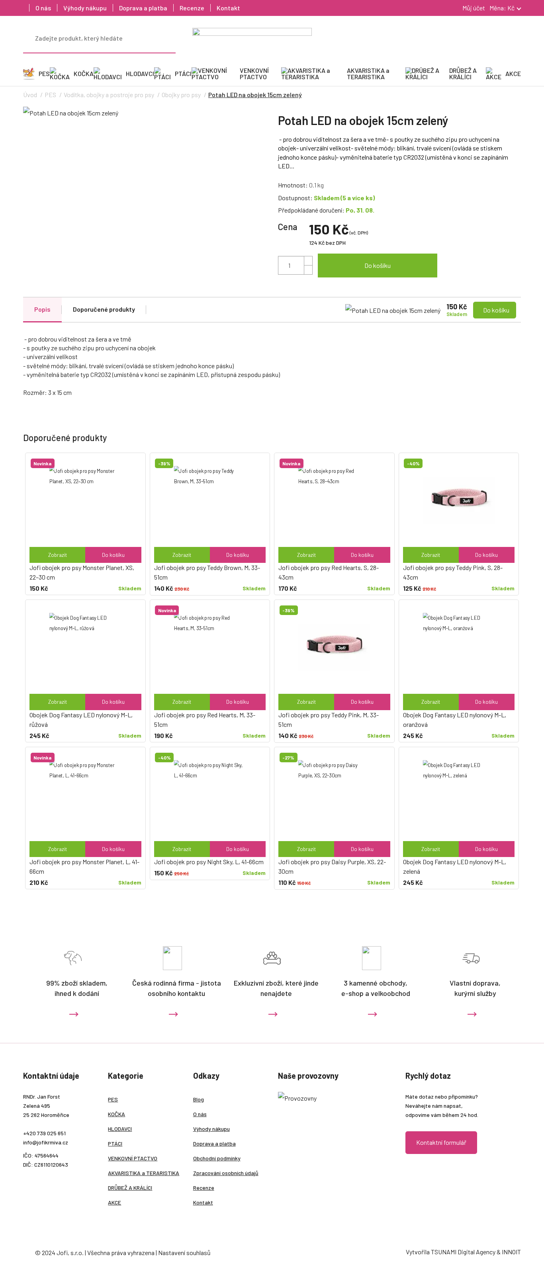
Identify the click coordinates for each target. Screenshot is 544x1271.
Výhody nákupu (85, 8)
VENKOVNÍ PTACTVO (132, 1158)
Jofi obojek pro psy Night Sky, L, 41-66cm (209, 861)
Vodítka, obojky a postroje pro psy (109, 94)
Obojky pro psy (181, 94)
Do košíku (377, 265)
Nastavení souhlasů (184, 1252)
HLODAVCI (120, 1128)
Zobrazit (57, 555)
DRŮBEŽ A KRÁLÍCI (130, 1187)
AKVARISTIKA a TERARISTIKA (143, 1172)
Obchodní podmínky (217, 1158)
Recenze (192, 8)
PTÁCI (115, 1143)
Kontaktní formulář (441, 1142)
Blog (198, 1099)
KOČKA (116, 1114)
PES (50, 94)
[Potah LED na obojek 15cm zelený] (144, 112)
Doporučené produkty (104, 309)
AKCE (114, 1202)
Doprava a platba (143, 8)
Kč (502, 8)
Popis (42, 309)
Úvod (30, 94)
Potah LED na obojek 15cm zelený (255, 94)
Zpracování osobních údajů (225, 1172)
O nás (43, 8)
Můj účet (473, 8)
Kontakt (228, 8)
